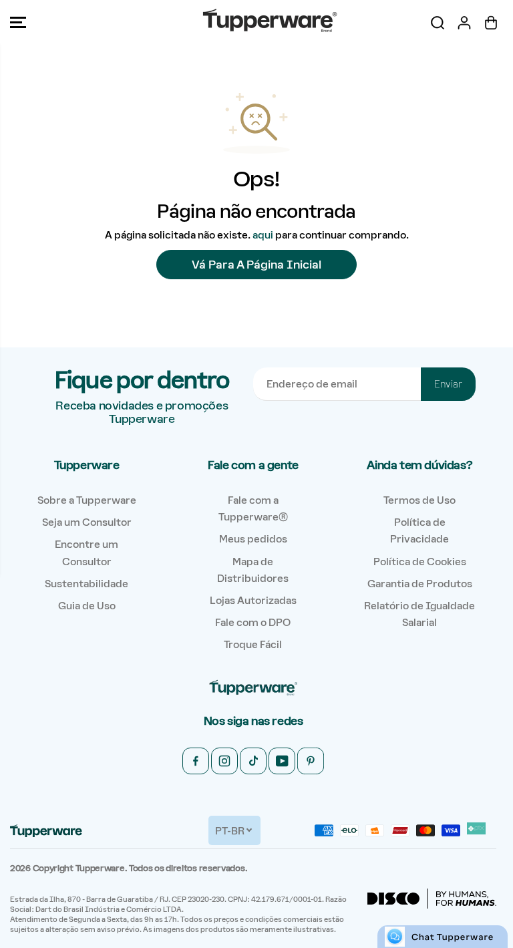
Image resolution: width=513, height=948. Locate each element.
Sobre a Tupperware (86, 500)
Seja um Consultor (87, 522)
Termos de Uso (419, 500)
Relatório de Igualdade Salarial (419, 614)
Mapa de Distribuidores (253, 570)
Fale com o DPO (253, 622)
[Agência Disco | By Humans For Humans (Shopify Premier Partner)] (431, 899)
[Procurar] (437, 23)
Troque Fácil (253, 644)
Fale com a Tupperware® (253, 508)
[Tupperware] (253, 22)
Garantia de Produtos (419, 583)
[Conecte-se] (464, 23)
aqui (262, 235)
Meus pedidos (253, 538)
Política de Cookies (419, 561)
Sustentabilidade (86, 583)
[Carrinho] (491, 23)
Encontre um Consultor (86, 552)
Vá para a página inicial (256, 264)
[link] (253, 688)
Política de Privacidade (419, 530)
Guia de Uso (87, 605)
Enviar (448, 384)
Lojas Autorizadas (253, 600)
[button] (18, 22)
